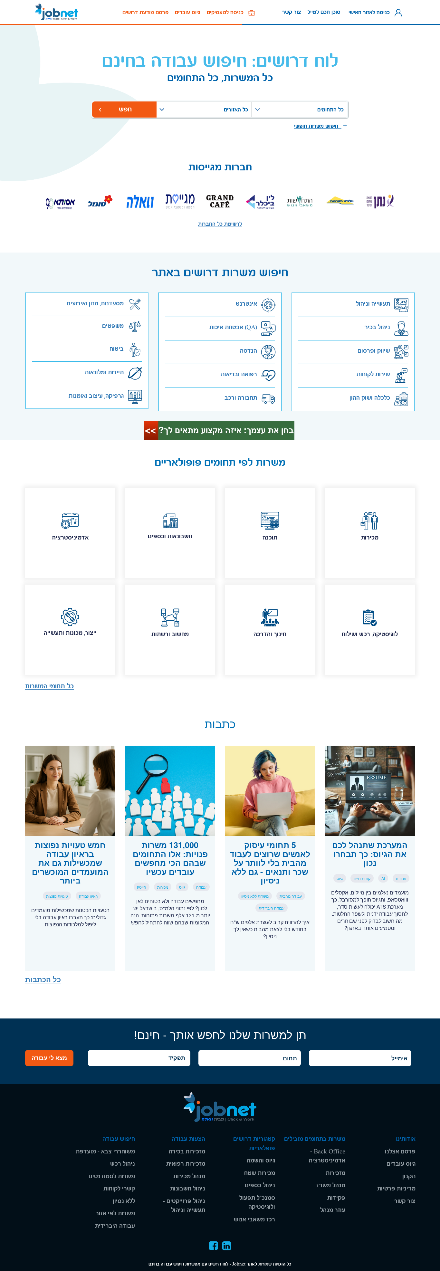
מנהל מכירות (189, 1176)
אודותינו (406, 1139)
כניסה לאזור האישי (371, 12)
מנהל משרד (330, 1185)
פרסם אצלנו (400, 1151)
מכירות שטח (259, 1173)
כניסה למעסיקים (227, 12)
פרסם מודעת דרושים (145, 12)
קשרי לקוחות (119, 1188)
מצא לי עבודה (49, 1058)
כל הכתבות (43, 979)
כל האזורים (236, 110)
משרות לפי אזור (115, 1213)
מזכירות (335, 1173)
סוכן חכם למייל (324, 12)
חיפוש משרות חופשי (317, 126)
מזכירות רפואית (185, 1164)
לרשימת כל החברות (220, 224)
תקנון (409, 1176)
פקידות (336, 1198)
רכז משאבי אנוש (254, 1219)
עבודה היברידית (115, 1226)
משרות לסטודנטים (112, 1176)
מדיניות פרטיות (396, 1188)
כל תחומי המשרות (49, 686)
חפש (124, 109)
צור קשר (291, 12)
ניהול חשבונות (187, 1188)
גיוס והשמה (261, 1160)
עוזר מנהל (332, 1210)
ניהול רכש (122, 1164)
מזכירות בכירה (187, 1151)
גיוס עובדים (187, 12)
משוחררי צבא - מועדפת (105, 1151)
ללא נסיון (124, 1201)
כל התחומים (330, 110)
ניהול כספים (260, 1185)
